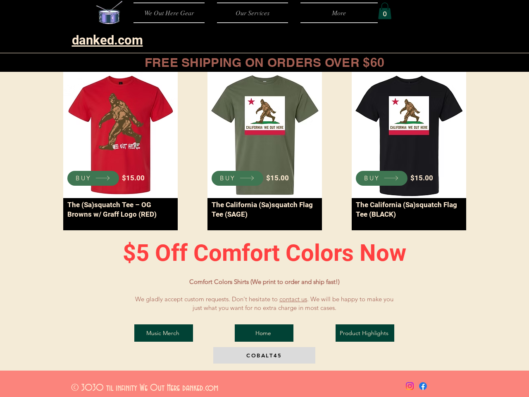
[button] (385, 10)
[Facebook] (423, 386)
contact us (293, 299)
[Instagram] (410, 386)
